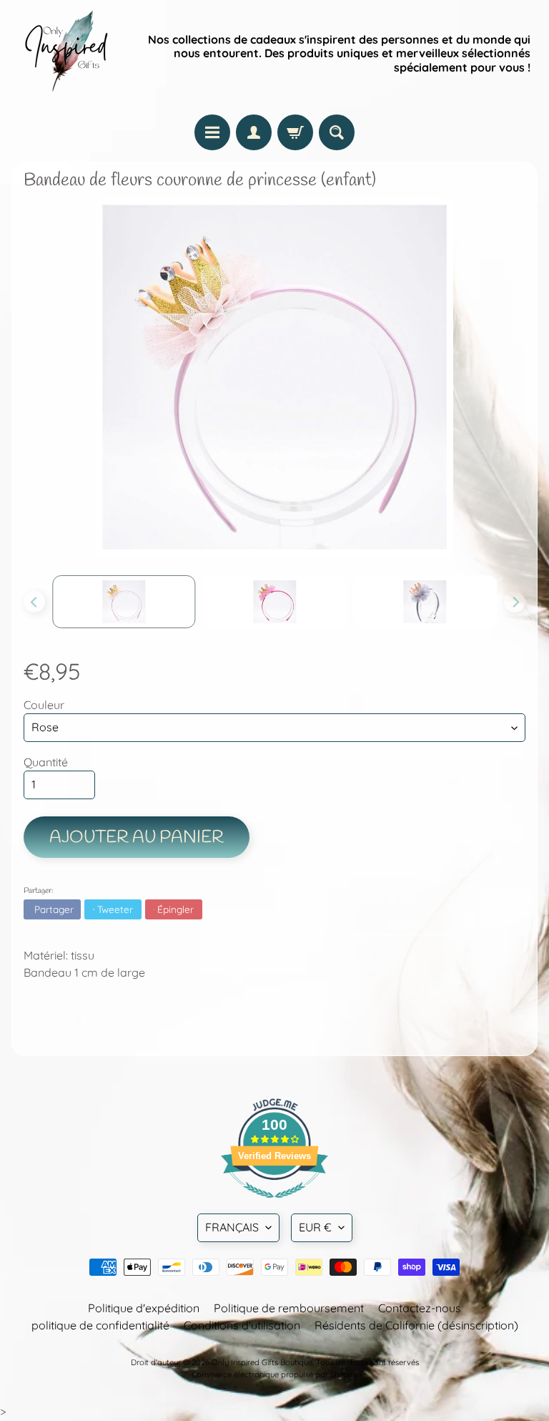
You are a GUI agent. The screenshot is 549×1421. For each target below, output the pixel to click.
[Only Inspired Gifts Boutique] (65, 53)
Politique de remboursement (289, 1308)
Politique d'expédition (143, 1308)
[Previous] (34, 601)
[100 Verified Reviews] (274, 1205)
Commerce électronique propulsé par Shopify (274, 1374)
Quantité (46, 762)
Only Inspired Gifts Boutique (262, 1362)
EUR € (315, 1227)
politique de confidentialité (100, 1325)
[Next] (514, 601)
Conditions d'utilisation (242, 1325)
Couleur (44, 705)
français (232, 1227)
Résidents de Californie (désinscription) (416, 1325)
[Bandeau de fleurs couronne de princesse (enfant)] (124, 601)
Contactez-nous (419, 1308)
